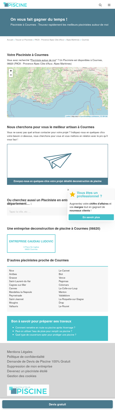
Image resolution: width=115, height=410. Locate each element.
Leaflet (68, 116)
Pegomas (63, 281)
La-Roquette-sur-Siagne (71, 299)
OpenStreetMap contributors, (90, 116)
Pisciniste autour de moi (43, 60)
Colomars (64, 284)
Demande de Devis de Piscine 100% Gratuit (38, 361)
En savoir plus (91, 217)
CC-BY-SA (103, 116)
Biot (61, 274)
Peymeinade (15, 295)
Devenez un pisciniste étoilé (27, 371)
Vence (62, 277)
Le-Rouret (64, 306)
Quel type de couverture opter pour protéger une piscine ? (45, 334)
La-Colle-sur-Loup (68, 288)
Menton (62, 292)
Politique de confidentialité (25, 356)
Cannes (13, 288)
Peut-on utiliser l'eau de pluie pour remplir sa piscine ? (43, 331)
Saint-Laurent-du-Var (20, 281)
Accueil (10, 39)
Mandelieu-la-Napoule (20, 292)
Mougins (13, 302)
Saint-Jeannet (16, 299)
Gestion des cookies (21, 375)
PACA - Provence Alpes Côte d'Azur (49, 39)
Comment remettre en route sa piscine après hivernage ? (45, 327)
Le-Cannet (64, 270)
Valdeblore (64, 295)
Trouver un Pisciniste (23, 39)
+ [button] (11, 70)
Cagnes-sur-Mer (17, 284)
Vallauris (13, 306)
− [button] (11, 75)
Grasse (13, 277)
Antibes (13, 274)
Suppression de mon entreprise (29, 366)
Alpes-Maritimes (73, 39)
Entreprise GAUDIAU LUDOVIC (31, 241)
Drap (61, 302)
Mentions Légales (20, 351)
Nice (11, 270)
